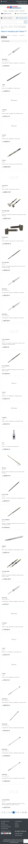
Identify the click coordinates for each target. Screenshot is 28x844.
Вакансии (17, 824)
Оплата (16, 11)
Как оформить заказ (5, 821)
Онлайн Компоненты (17, 839)
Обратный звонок (19, 833)
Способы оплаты (4, 824)
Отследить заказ (22, 18)
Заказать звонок (22, 3)
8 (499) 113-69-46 (22, 1)
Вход (18, 13)
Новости (16, 823)
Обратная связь (18, 835)
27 (23, 812)
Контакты (22, 11)
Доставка (11, 11)
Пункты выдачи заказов (6, 826)
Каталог (5, 11)
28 (25, 812)
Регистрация (23, 13)
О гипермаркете (18, 821)
